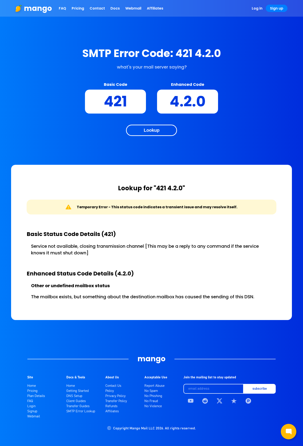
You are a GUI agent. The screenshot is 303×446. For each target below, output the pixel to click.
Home (31, 385)
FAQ (62, 8)
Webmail (133, 8)
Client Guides (76, 401)
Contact (97, 8)
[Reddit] (205, 401)
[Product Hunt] (248, 401)
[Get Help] (288, 431)
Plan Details (36, 396)
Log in (257, 8)
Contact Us (113, 385)
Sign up (276, 8)
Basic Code (115, 84)
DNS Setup (74, 396)
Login (31, 406)
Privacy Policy (115, 396)
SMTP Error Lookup (80, 411)
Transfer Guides (78, 406)
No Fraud (151, 401)
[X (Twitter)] (219, 401)
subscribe (259, 388)
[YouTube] (190, 401)
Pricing (78, 8)
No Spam (151, 391)
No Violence (153, 406)
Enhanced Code (187, 84)
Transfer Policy (116, 401)
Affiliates (155, 8)
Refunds (111, 406)
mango (38, 8)
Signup (32, 411)
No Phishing (153, 396)
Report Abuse (154, 385)
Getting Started (77, 391)
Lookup (151, 130)
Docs (115, 8)
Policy (109, 391)
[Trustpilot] (234, 401)
